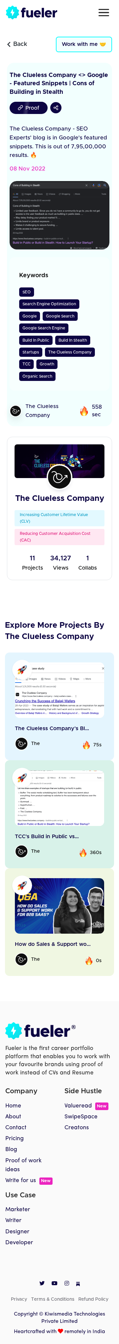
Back (20, 44)
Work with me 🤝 (84, 44)
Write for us (28, 1180)
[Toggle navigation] (104, 13)
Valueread (85, 1106)
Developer (19, 1243)
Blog (11, 1149)
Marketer (17, 1210)
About (13, 1117)
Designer (17, 1232)
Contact (15, 1128)
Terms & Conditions (52, 1299)
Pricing (14, 1138)
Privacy (19, 1299)
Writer (13, 1220)
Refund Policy (93, 1299)
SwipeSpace (81, 1117)
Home (13, 1106)
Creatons (76, 1128)
